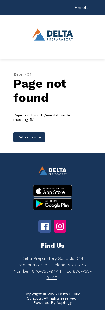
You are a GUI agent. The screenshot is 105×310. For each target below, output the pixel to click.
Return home (29, 137)
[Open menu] (14, 37)
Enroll (81, 7)
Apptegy (64, 302)
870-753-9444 (46, 271)
